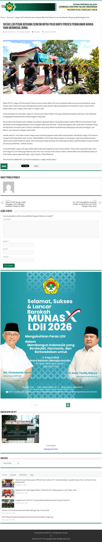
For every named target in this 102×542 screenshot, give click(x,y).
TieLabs (65, 533)
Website (6, 257)
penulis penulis (10, 32)
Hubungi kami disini (51, 449)
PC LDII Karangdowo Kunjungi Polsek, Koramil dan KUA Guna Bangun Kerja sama (85, 203)
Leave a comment (50, 32)
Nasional (10, 17)
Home (2, 17)
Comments (23, 475)
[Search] (68, 405)
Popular (13, 475)
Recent (4, 475)
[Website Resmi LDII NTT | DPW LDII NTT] (51, 6)
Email (5, 249)
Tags (31, 475)
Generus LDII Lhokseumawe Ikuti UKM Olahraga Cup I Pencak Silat (25, 510)
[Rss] (51, 535)
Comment (7, 219)
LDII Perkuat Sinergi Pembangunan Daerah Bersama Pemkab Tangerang (27, 517)
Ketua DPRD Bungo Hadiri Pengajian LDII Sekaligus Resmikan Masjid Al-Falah (15, 203)
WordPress (47, 533)
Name (5, 241)
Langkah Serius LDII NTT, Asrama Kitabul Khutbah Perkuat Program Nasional (42, 500)
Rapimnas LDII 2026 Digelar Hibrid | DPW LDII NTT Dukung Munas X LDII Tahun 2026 (45, 490)
